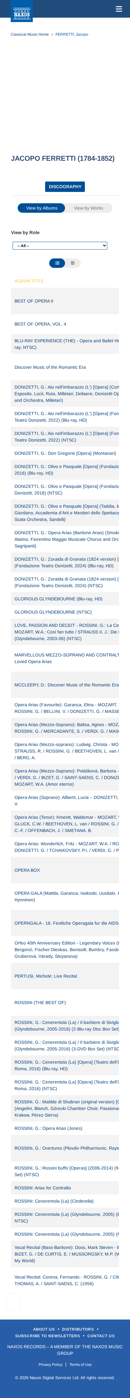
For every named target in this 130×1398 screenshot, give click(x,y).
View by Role (25, 232)
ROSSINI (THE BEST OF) (40, 1002)
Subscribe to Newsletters (48, 1336)
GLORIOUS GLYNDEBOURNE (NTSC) (53, 612)
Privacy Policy (50, 1364)
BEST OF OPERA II (34, 300)
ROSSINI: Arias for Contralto (43, 1187)
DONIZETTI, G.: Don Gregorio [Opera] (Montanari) (65, 453)
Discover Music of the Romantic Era (50, 367)
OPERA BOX (27, 870)
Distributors (78, 1329)
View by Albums (41, 208)
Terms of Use (80, 1364)
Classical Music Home (30, 34)
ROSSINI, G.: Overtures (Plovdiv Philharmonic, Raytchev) (72, 1148)
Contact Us (101, 1336)
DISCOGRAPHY (65, 186)
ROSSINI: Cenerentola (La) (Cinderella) (54, 1201)
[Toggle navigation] (118, 8)
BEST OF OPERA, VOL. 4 (40, 323)
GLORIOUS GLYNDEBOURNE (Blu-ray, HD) (59, 598)
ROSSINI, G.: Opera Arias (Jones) (48, 1128)
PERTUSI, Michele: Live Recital (46, 976)
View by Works (88, 208)
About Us (44, 1329)
